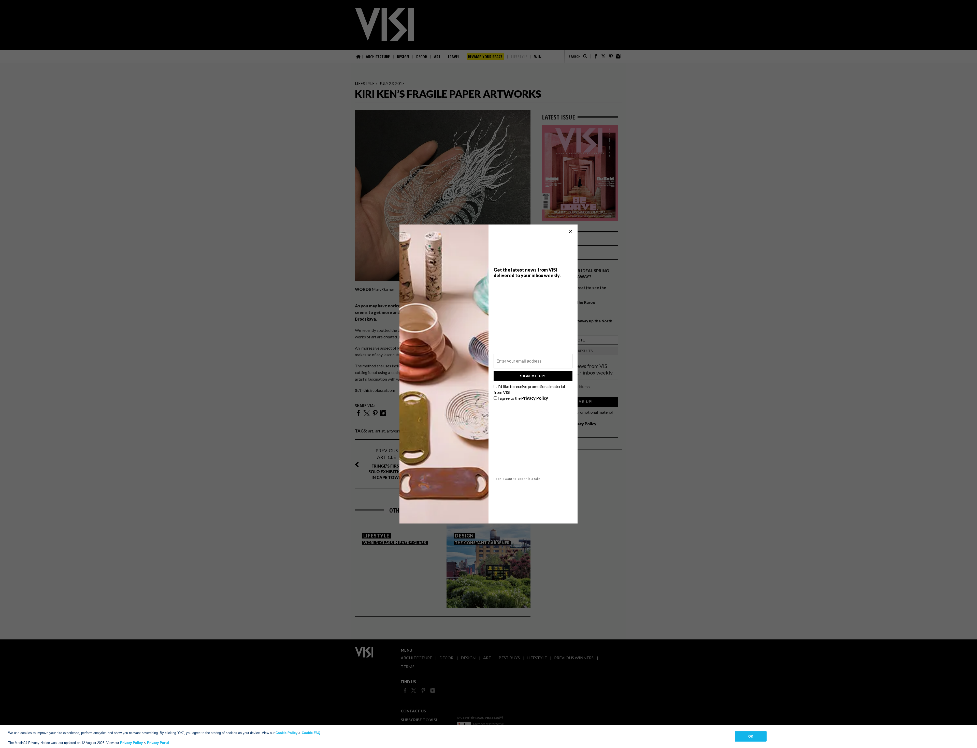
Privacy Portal (158, 743)
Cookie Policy (286, 733)
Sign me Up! (533, 376)
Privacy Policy (131, 743)
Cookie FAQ (311, 733)
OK (750, 736)
